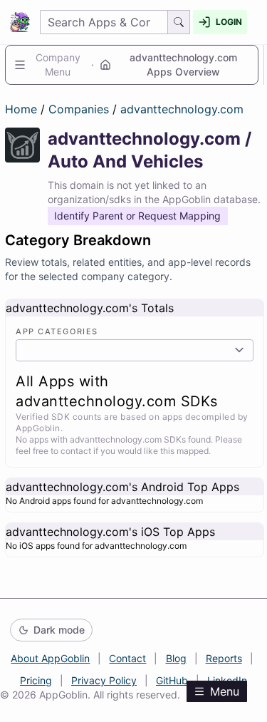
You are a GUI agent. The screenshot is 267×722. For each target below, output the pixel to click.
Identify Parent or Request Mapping (137, 216)
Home (21, 109)
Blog (176, 658)
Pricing (36, 680)
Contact (127, 658)
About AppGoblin (50, 658)
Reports (224, 658)
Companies (80, 109)
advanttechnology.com (182, 109)
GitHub (172, 680)
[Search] (179, 22)
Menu (224, 691)
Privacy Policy (104, 680)
